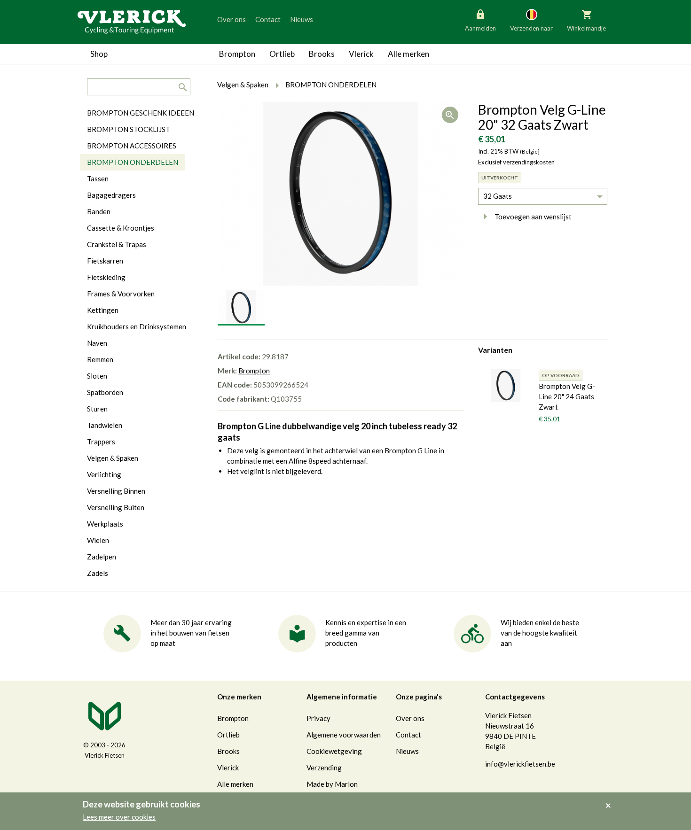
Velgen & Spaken (112, 458)
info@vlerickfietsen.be (520, 764)
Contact (268, 19)
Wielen (98, 540)
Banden (98, 211)
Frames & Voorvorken (121, 293)
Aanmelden (480, 28)
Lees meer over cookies (119, 817)
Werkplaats (105, 524)
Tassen (98, 178)
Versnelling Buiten (115, 507)
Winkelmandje (586, 28)
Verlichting (104, 474)
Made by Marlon (332, 784)
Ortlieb (282, 54)
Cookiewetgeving (334, 751)
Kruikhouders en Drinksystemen (136, 326)
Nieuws (301, 19)
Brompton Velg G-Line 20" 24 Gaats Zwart (567, 396)
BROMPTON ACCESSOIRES (131, 145)
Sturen (97, 408)
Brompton (237, 54)
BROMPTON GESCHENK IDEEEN (140, 113)
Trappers (101, 441)
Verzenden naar (531, 28)
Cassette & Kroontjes (120, 228)
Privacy (318, 718)
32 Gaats (497, 196)
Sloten (97, 376)
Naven (97, 343)
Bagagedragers (111, 195)
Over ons (231, 19)
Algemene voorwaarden (343, 734)
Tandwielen (104, 425)
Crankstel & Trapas (116, 244)
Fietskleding (106, 277)
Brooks (322, 54)
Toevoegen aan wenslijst (533, 216)
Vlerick (361, 54)
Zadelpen (101, 556)
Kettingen (102, 310)
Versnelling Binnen (116, 491)
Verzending (324, 767)
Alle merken (408, 54)
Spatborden (105, 392)
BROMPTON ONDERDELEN (132, 162)
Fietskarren (105, 260)
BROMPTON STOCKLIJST (128, 129)
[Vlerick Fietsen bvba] (132, 21)
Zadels (97, 573)
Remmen (100, 359)
